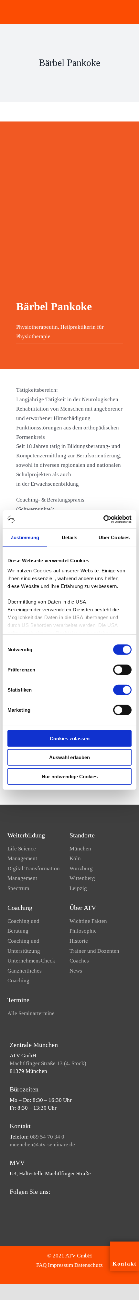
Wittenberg (82, 878)
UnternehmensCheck (31, 961)
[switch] (122, 669)
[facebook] (12, 1204)
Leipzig (78, 888)
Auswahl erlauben (69, 757)
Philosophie (83, 931)
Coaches (79, 961)
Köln (75, 858)
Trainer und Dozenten (94, 951)
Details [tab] (70, 537)
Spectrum (18, 888)
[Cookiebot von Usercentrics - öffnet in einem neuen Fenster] (103, 519)
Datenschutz (88, 1265)
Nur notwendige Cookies (70, 776)
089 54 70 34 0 (47, 1137)
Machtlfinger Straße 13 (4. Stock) (48, 1063)
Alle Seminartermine (31, 1013)
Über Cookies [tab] (114, 537)
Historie (79, 941)
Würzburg (81, 868)
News (76, 971)
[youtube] (22, 1204)
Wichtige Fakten (88, 921)
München (80, 849)
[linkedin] (32, 1204)
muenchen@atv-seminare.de (42, 1144)
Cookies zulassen (70, 738)
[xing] (43, 1204)
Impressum (60, 1265)
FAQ (41, 1265)
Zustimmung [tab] (25, 537)
